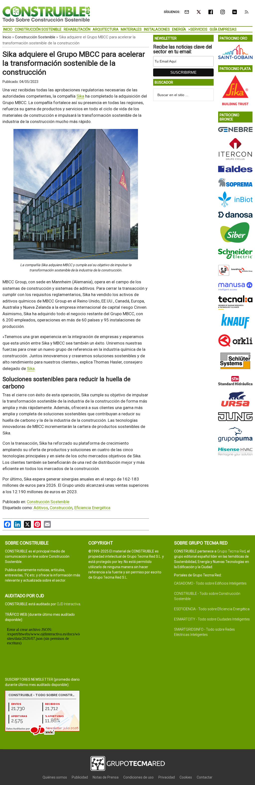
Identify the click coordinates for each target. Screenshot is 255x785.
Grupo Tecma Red (231, 551)
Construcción (61, 507)
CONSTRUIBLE (46, 13)
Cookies (186, 777)
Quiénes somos (55, 777)
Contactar (204, 777)
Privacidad (166, 777)
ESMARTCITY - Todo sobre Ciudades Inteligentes (212, 619)
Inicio (6, 37)
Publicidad (80, 777)
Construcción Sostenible (35, 37)
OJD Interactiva (68, 604)
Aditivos (41, 507)
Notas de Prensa (106, 777)
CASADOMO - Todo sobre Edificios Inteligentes (210, 583)
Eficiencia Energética (92, 507)
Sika (80, 96)
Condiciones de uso (138, 777)
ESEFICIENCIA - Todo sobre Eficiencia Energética (212, 609)
